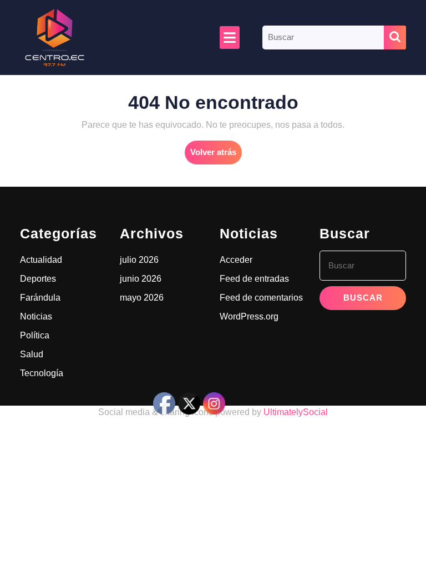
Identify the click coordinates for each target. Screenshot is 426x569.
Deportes (38, 278)
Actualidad (41, 259)
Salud (31, 354)
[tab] (230, 37)
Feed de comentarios (261, 297)
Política (34, 335)
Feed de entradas (254, 278)
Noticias (36, 316)
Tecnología (41, 373)
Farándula (40, 297)
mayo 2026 (142, 297)
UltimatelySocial (295, 412)
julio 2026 (139, 259)
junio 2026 (140, 278)
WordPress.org (249, 316)
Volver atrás (216, 155)
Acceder (236, 259)
